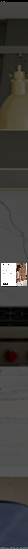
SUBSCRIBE (5, 283)
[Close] (25, 264)
